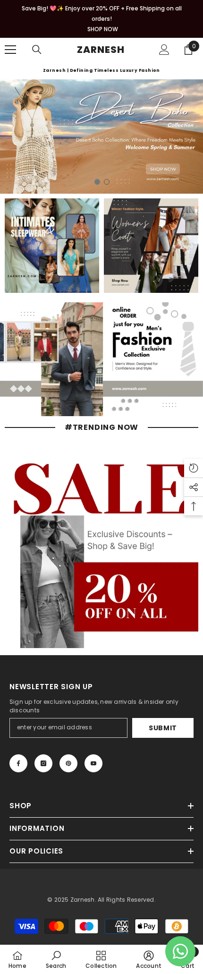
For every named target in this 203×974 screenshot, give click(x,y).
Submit (163, 728)
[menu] (10, 49)
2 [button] (107, 182)
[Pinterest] (68, 763)
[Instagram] (43, 763)
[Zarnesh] (52, 245)
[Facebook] (18, 763)
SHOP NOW (102, 29)
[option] (101, 136)
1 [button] (97, 182)
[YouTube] (93, 763)
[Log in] (164, 49)
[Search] (36, 49)
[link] (56, 959)
